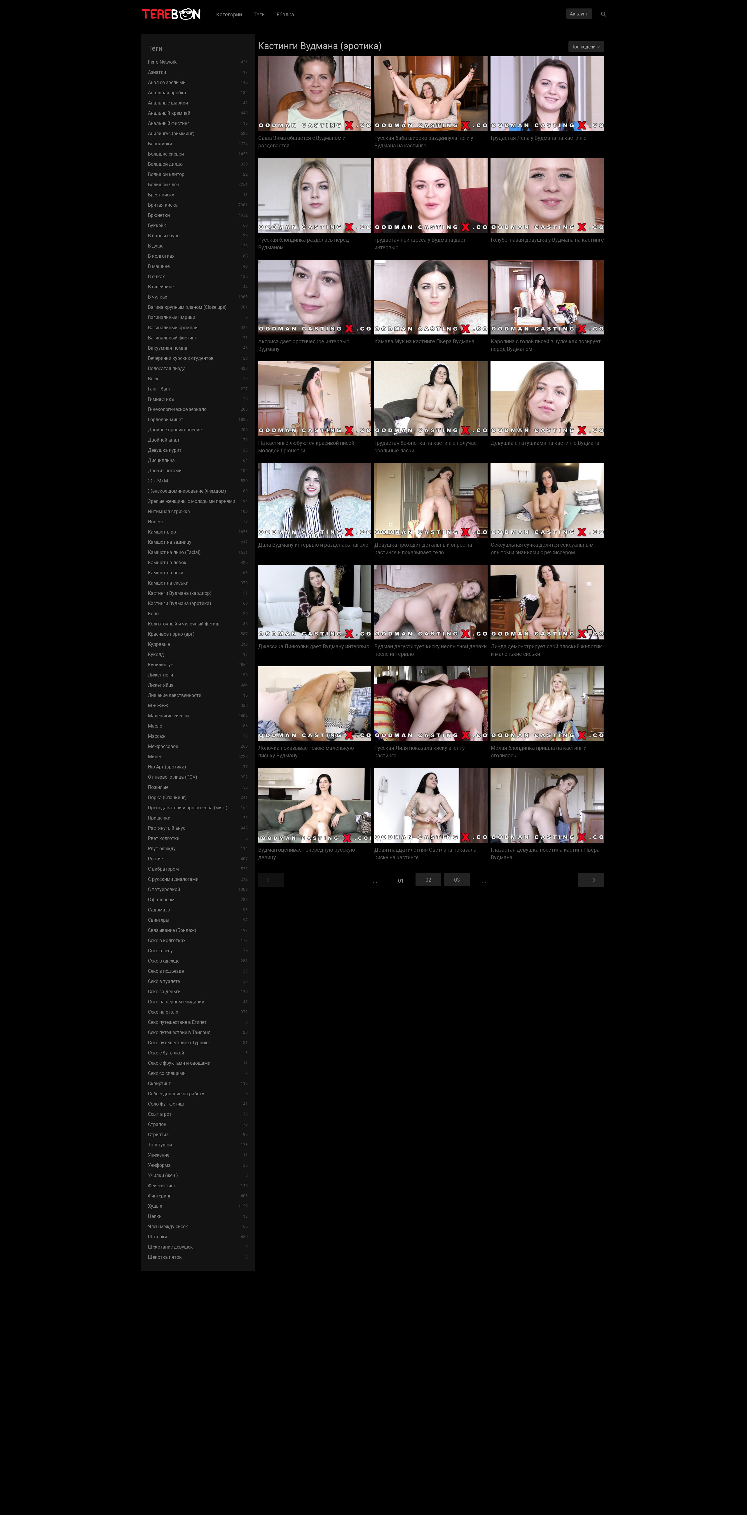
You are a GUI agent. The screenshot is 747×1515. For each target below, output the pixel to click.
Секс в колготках (198, 940)
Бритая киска (198, 205)
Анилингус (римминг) (198, 133)
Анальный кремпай (198, 113)
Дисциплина (198, 460)
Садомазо (198, 909)
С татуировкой (198, 889)
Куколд (198, 654)
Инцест (198, 521)
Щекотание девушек (198, 1247)
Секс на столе (198, 1012)
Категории (229, 14)
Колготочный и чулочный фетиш (198, 623)
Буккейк (198, 225)
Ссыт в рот (198, 1114)
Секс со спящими (198, 1073)
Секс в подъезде (198, 971)
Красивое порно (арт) (198, 634)
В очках (198, 276)
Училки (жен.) (198, 1175)
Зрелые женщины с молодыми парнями (198, 501)
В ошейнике (198, 286)
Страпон (198, 1124)
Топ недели (584, 46)
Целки (198, 1216)
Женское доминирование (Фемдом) (198, 491)
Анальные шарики (198, 103)
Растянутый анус (198, 828)
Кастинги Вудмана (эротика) (198, 603)
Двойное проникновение (198, 429)
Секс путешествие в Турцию (198, 1042)
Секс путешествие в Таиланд (198, 1032)
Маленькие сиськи (198, 715)
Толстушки (198, 1144)
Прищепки (198, 818)
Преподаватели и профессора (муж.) (198, 807)
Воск (198, 378)
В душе (198, 246)
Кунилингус (198, 664)
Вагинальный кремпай (198, 327)
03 (457, 879)
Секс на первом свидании (198, 1001)
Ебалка (285, 14)
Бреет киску (198, 194)
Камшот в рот (198, 532)
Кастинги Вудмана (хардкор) (198, 593)
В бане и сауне (198, 235)
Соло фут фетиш (198, 1104)
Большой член (198, 184)
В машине (198, 266)
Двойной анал (198, 440)
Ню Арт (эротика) (198, 766)
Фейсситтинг (198, 1185)
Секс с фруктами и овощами (198, 1063)
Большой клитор (198, 174)
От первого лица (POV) (198, 777)
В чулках (198, 297)
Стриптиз (198, 1134)
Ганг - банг (198, 389)
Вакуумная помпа (198, 348)
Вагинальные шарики (198, 317)
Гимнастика (198, 399)
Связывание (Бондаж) (198, 930)
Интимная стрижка (198, 511)
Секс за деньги (198, 991)
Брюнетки (198, 215)
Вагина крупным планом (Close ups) (198, 307)
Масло (198, 726)
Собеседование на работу (198, 1093)
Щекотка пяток (198, 1257)
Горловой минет (198, 419)
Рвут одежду (198, 848)
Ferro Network (198, 62)
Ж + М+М (198, 480)
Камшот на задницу (198, 542)
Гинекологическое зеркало (198, 409)
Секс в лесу (198, 950)
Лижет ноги (198, 675)
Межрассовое (198, 746)
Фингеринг (198, 1196)
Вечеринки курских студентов (198, 358)
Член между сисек (198, 1226)
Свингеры (198, 920)
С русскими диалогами (198, 879)
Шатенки (198, 1236)
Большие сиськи (198, 154)
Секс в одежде (198, 961)
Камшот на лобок (198, 562)
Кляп (198, 613)
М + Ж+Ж (198, 705)
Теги (259, 14)
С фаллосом (198, 899)
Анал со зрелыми (198, 82)
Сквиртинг (198, 1083)
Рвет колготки (198, 838)
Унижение (198, 1155)
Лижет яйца (198, 685)
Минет (198, 756)
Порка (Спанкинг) (198, 797)
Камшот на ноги (198, 572)
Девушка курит (198, 450)
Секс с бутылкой (198, 1052)
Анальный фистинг (198, 123)
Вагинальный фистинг (198, 337)
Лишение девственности (198, 695)
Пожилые (198, 787)
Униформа (198, 1165)
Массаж (198, 736)
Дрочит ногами (198, 470)
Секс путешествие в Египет (198, 1022)
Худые (198, 1206)
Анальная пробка (198, 92)
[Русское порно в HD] (171, 14)
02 (428, 879)
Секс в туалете (198, 981)
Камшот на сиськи (198, 583)
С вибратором (198, 869)
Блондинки (198, 143)
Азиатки (198, 72)
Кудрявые (198, 644)
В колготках (198, 256)
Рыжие (198, 858)
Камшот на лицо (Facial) (198, 552)
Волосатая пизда (198, 368)
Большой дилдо (198, 164)
